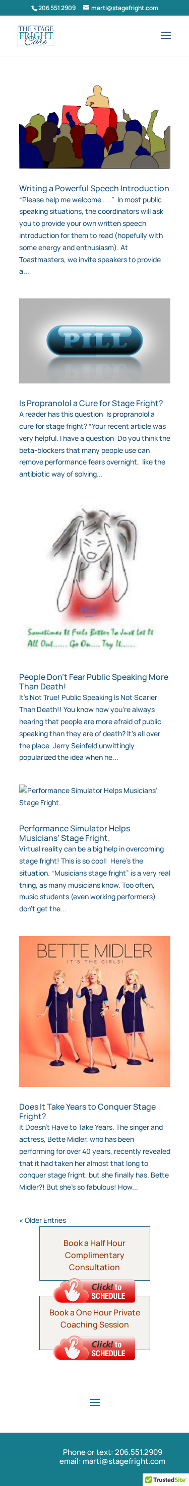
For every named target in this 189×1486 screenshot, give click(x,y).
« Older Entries (42, 1220)
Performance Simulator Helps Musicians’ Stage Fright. (74, 833)
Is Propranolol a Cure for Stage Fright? (91, 403)
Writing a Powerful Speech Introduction (94, 188)
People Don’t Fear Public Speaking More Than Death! (93, 681)
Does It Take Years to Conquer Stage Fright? (87, 1111)
